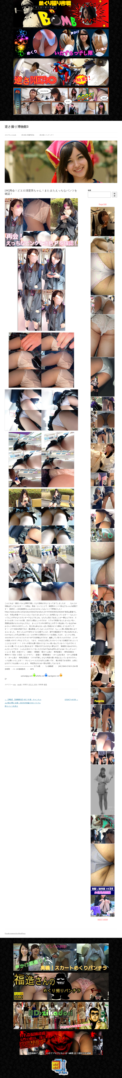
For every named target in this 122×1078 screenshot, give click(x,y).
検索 (89, 190)
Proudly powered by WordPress (15, 933)
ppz (14, 684)
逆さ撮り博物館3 (16, 126)
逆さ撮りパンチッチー (47, 135)
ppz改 (19, 684)
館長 (45, 684)
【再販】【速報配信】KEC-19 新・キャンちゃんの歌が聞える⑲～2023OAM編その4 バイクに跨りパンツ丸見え (23, 702)
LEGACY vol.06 (71, 699)
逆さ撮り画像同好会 (27, 135)
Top (116, 1072)
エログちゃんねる (10, 135)
